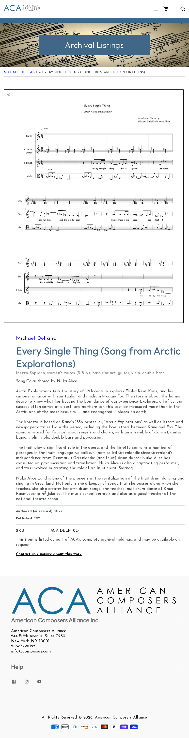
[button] (155, 9)
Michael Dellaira (21, 72)
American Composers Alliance (121, 718)
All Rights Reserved (59, 718)
